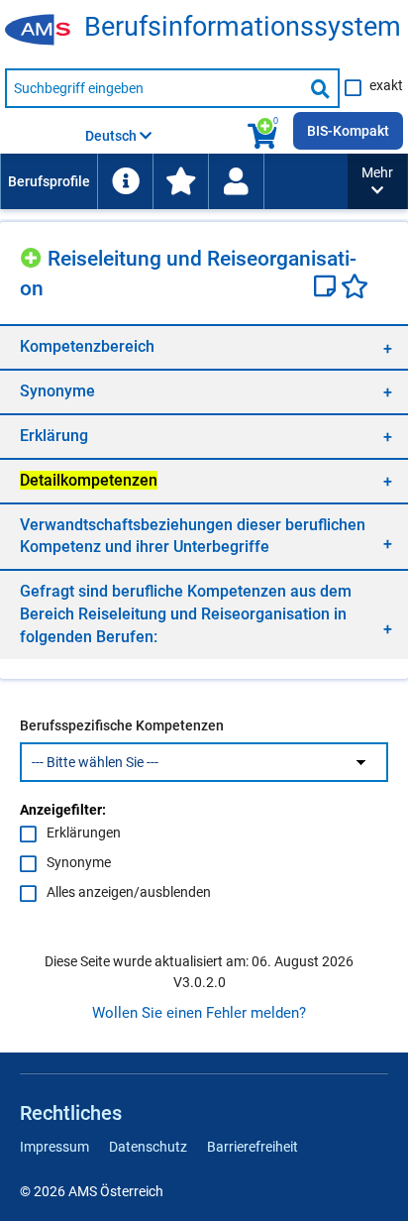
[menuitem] (48, 181)
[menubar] (174, 181)
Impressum (54, 1147)
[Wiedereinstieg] (235, 181)
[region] (204, 346)
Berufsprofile (49, 181)
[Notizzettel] (327, 288)
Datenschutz (148, 1147)
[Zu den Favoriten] (180, 181)
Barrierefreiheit (252, 1147)
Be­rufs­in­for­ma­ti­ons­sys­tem (242, 27)
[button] (377, 181)
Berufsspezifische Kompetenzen (122, 725)
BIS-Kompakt (348, 131)
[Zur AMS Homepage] (44, 30)
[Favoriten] (354, 288)
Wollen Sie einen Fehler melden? (199, 1013)
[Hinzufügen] (34, 255)
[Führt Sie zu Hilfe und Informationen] (125, 181)
